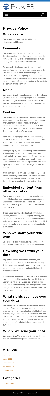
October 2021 (8, 370)
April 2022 (6, 355)
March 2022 (7, 359)
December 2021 (9, 363)
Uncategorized (8, 383)
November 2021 (9, 367)
